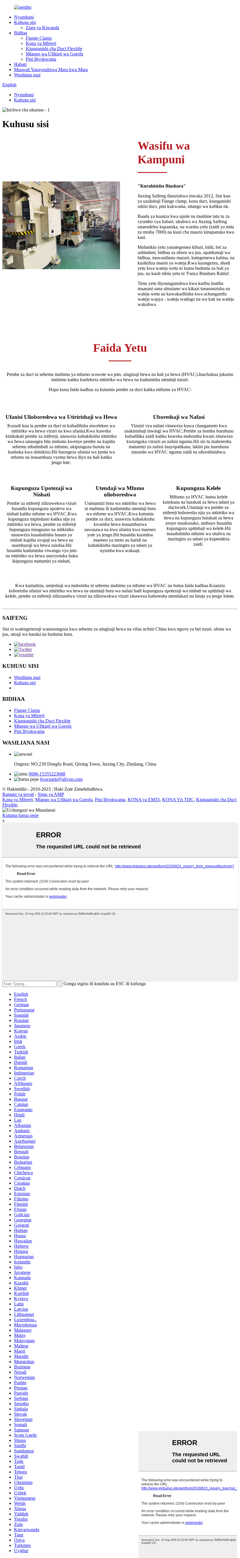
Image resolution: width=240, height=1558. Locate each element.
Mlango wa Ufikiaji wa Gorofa (54, 53)
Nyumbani (24, 17)
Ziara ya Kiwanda (42, 27)
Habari (20, 64)
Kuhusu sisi (25, 22)
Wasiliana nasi (27, 74)
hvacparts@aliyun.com (61, 779)
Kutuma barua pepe (20, 815)
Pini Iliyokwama (41, 59)
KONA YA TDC (178, 799)
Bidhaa (20, 32)
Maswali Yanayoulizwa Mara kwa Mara (51, 69)
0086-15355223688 (47, 773)
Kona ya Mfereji (41, 43)
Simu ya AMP (51, 794)
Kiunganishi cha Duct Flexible (54, 48)
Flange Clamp (39, 38)
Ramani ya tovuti (18, 794)
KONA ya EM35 (144, 799)
